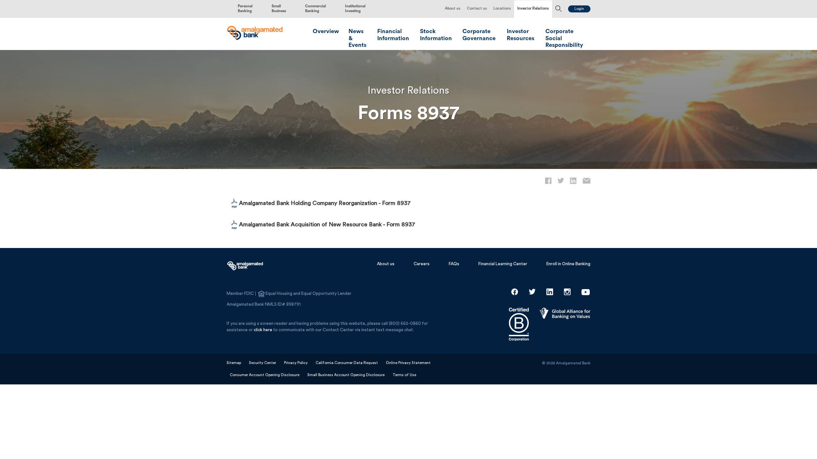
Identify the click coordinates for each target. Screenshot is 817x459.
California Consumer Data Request (347, 363)
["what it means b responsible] (519, 314)
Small (279, 8)
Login (579, 9)
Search (558, 9)
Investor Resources (520, 34)
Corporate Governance (479, 34)
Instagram (567, 292)
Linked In (550, 292)
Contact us (477, 8)
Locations (502, 8)
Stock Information (436, 34)
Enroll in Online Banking (568, 264)
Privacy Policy (296, 363)
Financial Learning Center (502, 264)
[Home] (255, 33)
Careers (422, 264)
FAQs (454, 264)
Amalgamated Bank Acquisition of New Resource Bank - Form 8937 (327, 224)
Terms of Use (404, 375)
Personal (245, 8)
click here (263, 330)
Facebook (515, 292)
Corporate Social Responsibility (564, 38)
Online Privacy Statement (408, 363)
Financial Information (393, 34)
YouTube (585, 292)
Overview (326, 31)
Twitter (532, 292)
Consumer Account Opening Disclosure (264, 375)
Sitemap (234, 363)
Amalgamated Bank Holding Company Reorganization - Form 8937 (325, 203)
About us (453, 8)
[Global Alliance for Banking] (564, 314)
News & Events (357, 38)
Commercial (315, 8)
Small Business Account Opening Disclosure (346, 375)
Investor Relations (533, 8)
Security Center (262, 363)
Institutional (355, 8)
